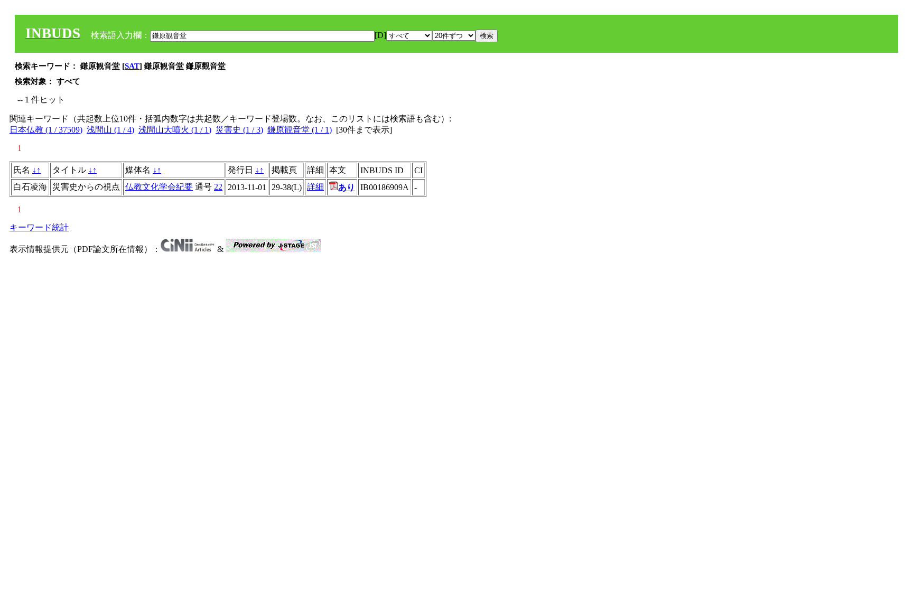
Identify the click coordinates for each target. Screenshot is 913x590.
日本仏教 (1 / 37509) (46, 129)
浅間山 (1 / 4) (110, 129)
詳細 (315, 186)
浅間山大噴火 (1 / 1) (174, 129)
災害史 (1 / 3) (239, 129)
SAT (132, 66)
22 (218, 186)
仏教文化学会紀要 (159, 186)
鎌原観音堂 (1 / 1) (299, 129)
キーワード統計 (39, 227)
